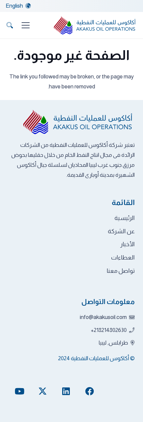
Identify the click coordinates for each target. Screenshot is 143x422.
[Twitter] (43, 391)
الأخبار (127, 244)
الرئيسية (124, 218)
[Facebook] (89, 391)
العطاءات (123, 257)
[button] (9, 25)
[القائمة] (25, 25)
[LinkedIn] (66, 391)
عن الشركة (121, 231)
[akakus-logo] (95, 25)
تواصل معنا (121, 270)
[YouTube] (19, 391)
